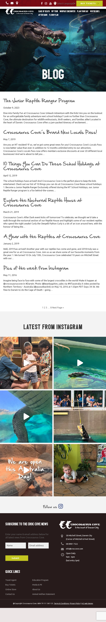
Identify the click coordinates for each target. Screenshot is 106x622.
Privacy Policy (75, 603)
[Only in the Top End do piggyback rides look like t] (80, 363)
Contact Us (10, 594)
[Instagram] (47, 3)
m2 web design (87, 603)
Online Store (10, 589)
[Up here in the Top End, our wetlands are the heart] (26, 416)
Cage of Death (44, 11)
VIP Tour (54, 11)
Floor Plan (53, 15)
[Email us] (13, 3)
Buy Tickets (10, 585)
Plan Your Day (82, 11)
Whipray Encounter (67, 11)
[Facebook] (42, 3)
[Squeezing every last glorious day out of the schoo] (80, 470)
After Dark (42, 15)
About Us (36, 589)
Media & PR (37, 585)
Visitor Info (94, 11)
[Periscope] (55, 3)
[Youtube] (51, 3)
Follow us (50, 507)
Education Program (40, 580)
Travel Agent (10, 580)
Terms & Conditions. (61, 603)
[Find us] (17, 3)
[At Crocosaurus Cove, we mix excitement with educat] (26, 363)
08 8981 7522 (72, 544)
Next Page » (58, 307)
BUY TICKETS (88, 3)
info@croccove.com (74, 549)
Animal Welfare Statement (43, 594)
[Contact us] (8, 3)
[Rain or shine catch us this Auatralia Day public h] (26, 470)
